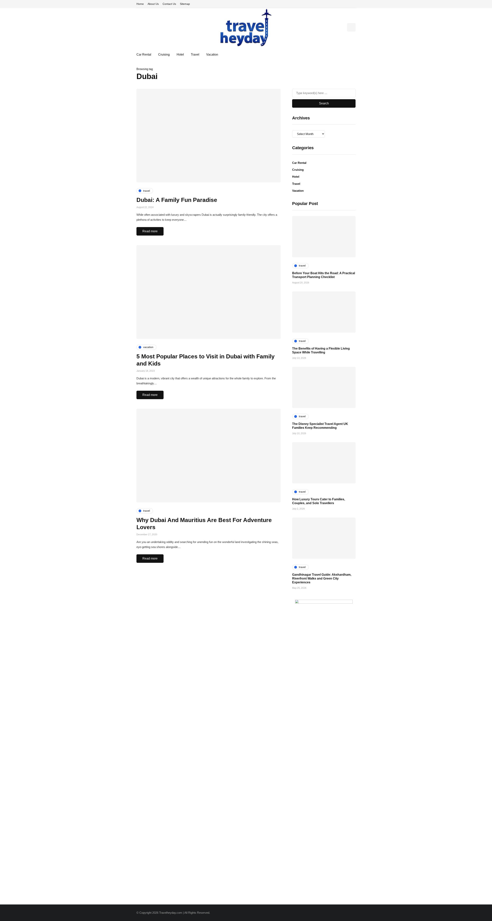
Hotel (180, 54)
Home (140, 3)
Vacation (212, 54)
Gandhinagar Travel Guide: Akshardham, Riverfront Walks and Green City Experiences (321, 578)
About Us (153, 3)
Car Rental (143, 54)
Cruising (164, 54)
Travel (195, 54)
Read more (150, 231)
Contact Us (169, 3)
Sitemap (185, 3)
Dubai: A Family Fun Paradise (176, 200)
